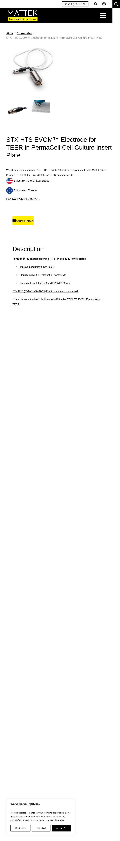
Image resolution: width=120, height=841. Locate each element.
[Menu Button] (103, 15)
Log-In (95, 4)
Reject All (41, 828)
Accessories (24, 33)
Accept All (61, 828)
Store (9, 33)
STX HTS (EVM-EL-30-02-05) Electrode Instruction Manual (45, 291)
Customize (20, 828)
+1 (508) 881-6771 (75, 4)
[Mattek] (22, 15)
